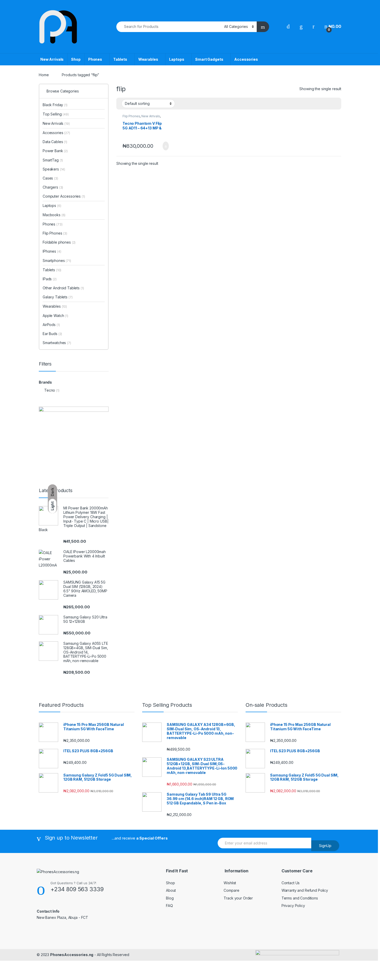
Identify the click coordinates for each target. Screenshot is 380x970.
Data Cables (55, 141)
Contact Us (291, 883)
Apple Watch (55, 315)
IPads (50, 279)
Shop (75, 59)
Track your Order (238, 898)
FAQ (169, 905)
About (171, 890)
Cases (50, 178)
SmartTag (53, 160)
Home (44, 75)
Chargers (53, 187)
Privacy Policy (293, 905)
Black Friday (55, 105)
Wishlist (230, 883)
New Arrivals (52, 59)
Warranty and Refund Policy (305, 890)
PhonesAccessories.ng (71, 954)
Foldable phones (59, 242)
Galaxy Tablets (58, 297)
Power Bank (55, 151)
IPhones (52, 251)
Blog (169, 898)
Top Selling (56, 114)
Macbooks (54, 215)
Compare (231, 890)
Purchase (161, 146)
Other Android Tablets (63, 288)
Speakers (54, 169)
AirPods (51, 324)
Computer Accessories (64, 196)
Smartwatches (57, 342)
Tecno (49, 390)
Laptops (176, 59)
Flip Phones (131, 116)
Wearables (148, 59)
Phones (95, 59)
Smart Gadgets (209, 59)
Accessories (246, 59)
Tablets (120, 59)
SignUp (325, 845)
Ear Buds (52, 333)
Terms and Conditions (300, 898)
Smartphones (57, 260)
